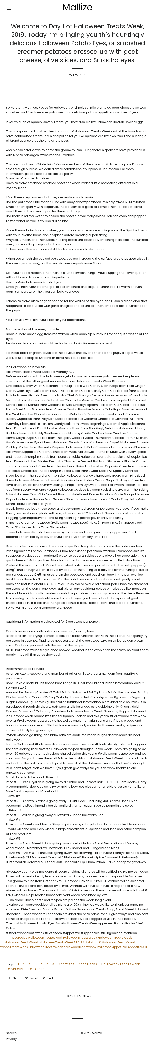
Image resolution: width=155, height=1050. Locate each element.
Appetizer (66, 964)
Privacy (11, 1039)
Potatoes (36, 969)
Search (11, 1033)
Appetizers (88, 964)
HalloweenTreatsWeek (120, 964)
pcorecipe (15, 969)
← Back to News (77, 996)
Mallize (97, 1033)
